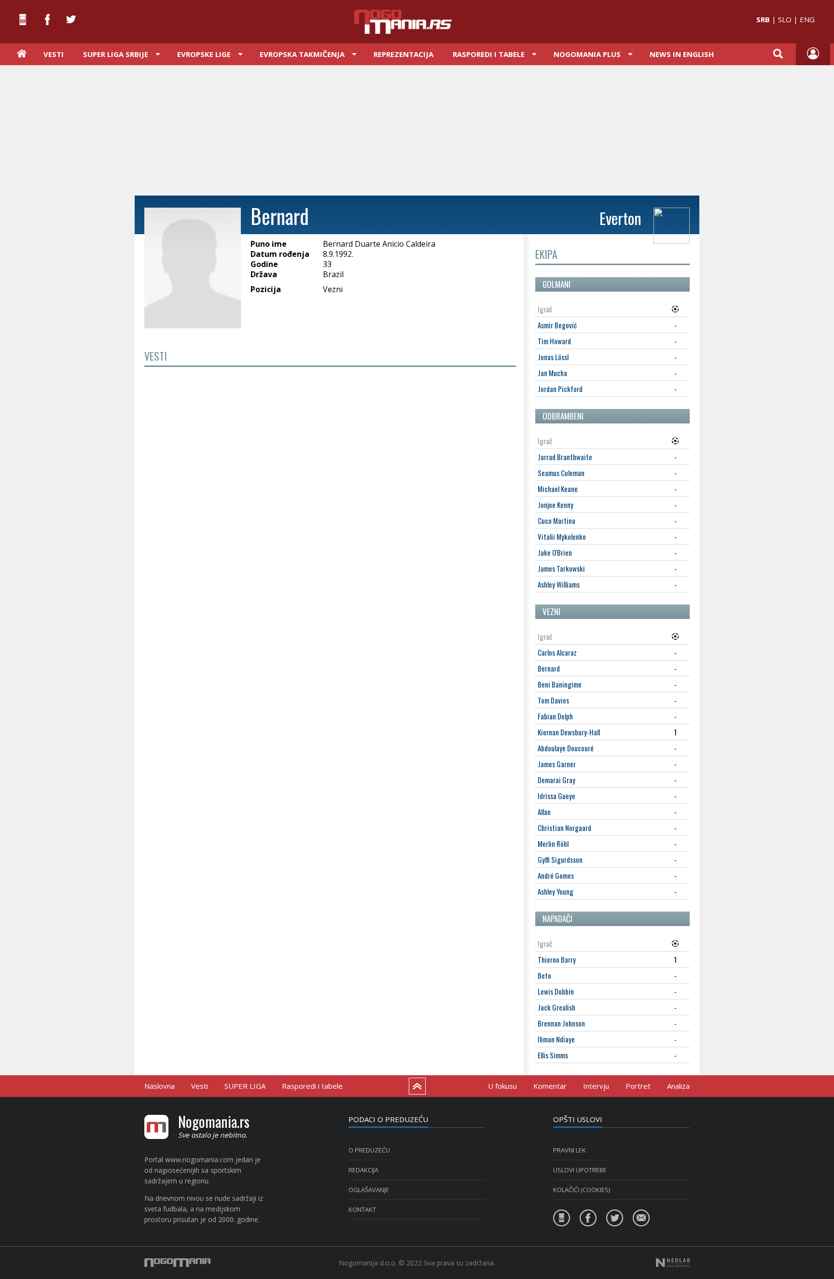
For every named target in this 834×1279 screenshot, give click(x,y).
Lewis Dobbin (556, 991)
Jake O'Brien (555, 552)
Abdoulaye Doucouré (566, 748)
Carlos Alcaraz (557, 652)
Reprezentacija (403, 54)
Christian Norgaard (564, 827)
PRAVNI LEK (569, 1150)
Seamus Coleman (561, 472)
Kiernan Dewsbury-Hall (569, 732)
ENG (807, 19)
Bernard (549, 668)
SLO (785, 19)
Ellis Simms (553, 1055)
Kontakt (362, 1209)
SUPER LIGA (244, 1086)
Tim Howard (554, 341)
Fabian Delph (555, 716)
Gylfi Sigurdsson (560, 859)
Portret (638, 1086)
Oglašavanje (368, 1189)
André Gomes (556, 875)
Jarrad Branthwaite (565, 456)
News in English (682, 54)
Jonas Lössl (553, 356)
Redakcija (363, 1170)
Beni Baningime (560, 684)
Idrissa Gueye (556, 795)
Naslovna (159, 1086)
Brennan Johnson (561, 1023)
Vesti (53, 54)
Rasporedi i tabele (312, 1086)
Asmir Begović (557, 325)
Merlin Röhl (553, 843)
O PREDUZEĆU (369, 1150)
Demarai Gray (556, 779)
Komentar (550, 1086)
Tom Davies (553, 700)
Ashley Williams (559, 584)
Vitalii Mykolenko (562, 536)
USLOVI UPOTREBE (580, 1170)
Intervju (596, 1086)
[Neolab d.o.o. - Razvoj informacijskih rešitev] (673, 1262)
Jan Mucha (552, 372)
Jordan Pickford (560, 388)
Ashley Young (555, 891)
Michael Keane (558, 488)
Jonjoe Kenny (555, 504)
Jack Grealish (556, 1007)
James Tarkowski (561, 568)
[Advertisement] (417, 129)
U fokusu (502, 1086)
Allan (544, 811)
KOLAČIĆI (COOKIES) (581, 1189)
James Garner (557, 764)
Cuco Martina (556, 520)
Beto (544, 975)
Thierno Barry (557, 959)
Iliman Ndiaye (556, 1039)
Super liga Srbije (115, 54)
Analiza (678, 1086)
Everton (620, 218)
